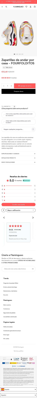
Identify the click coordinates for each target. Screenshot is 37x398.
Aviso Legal (6, 334)
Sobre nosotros (7, 305)
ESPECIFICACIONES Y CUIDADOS (10, 153)
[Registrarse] (33, 269)
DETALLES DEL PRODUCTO (9, 158)
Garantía (5, 295)
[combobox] (18, 389)
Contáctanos (6, 309)
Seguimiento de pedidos (9, 313)
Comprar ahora (18, 91)
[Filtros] (4, 210)
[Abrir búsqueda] (6, 7)
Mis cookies (6, 338)
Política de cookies (8, 326)
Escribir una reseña (18, 204)
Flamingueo (21, 347)
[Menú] (2, 6)
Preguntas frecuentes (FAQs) (10, 283)
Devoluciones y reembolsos (10, 291)
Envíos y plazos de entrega (10, 287)
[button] (6, 78)
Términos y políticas (18, 351)
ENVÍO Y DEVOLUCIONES (8, 162)
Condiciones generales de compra (12, 330)
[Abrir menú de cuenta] (30, 7)
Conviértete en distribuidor (10, 316)
